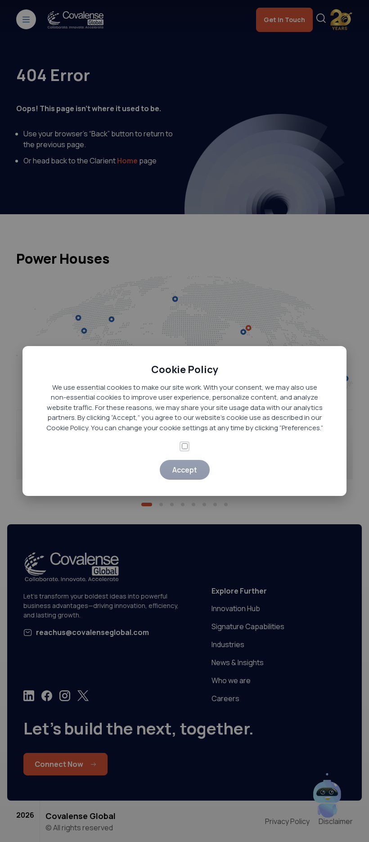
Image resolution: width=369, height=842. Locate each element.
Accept (184, 470)
